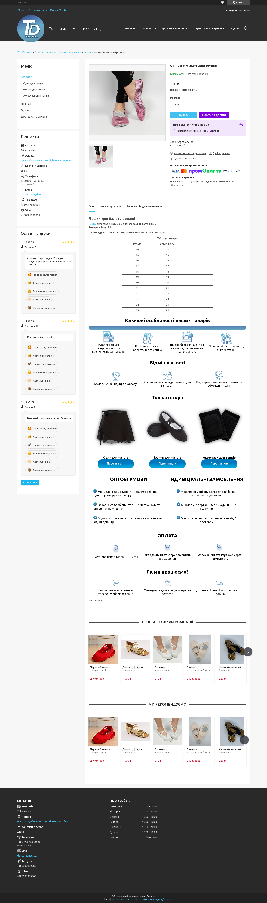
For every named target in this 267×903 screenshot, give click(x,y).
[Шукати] (245, 28)
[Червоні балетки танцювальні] (103, 649)
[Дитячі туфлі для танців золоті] (135, 649)
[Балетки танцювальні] (167, 649)
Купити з (207, 115)
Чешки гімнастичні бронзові (230, 669)
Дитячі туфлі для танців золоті (132, 669)
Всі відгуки (30, 482)
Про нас (26, 103)
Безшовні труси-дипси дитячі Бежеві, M (49, 418)
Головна (130, 28)
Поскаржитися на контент (125, 899)
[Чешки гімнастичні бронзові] (231, 649)
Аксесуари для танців (36, 95)
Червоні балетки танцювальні (100, 669)
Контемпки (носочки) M (40, 337)
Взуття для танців (45, 52)
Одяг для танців (33, 83)
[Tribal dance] (30, 28)
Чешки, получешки (70, 52)
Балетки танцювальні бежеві (199, 669)
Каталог (148, 28)
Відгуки (26, 110)
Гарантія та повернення (209, 28)
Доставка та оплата (174, 28)
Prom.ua (151, 896)
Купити (184, 115)
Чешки (87, 52)
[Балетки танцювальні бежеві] (199, 649)
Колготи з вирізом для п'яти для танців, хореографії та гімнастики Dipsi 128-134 (49, 261)
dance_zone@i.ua (31, 194)
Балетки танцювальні (162, 669)
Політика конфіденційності (155, 899)
